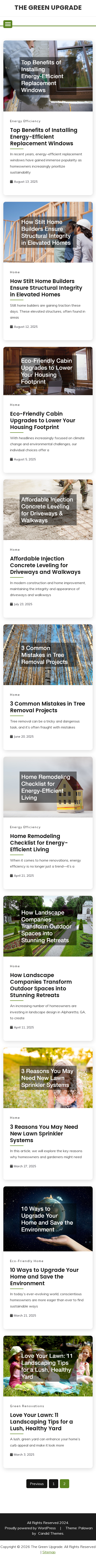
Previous (37, 1483)
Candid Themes (50, 1533)
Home (15, 272)
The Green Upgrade (48, 7)
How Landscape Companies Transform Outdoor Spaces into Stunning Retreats (41, 985)
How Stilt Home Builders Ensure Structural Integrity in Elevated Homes (46, 287)
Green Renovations (27, 1406)
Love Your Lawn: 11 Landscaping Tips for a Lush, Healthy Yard (41, 1421)
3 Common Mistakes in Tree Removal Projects (47, 707)
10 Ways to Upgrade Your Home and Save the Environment (44, 1276)
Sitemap (49, 1552)
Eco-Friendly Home (27, 1261)
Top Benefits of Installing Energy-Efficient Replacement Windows (43, 136)
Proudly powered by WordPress (31, 1528)
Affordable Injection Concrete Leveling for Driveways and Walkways (45, 565)
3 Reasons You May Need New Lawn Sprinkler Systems (44, 1133)
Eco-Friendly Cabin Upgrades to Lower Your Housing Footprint (42, 420)
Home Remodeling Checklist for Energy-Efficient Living (39, 842)
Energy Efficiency (25, 121)
